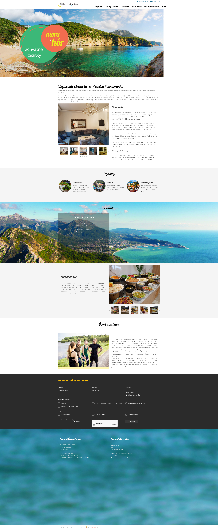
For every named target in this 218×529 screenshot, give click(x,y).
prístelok (63, 403)
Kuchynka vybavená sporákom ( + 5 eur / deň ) (108, 403)
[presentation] (58, 151)
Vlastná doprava (65, 414)
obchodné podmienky (67, 420)
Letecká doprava (133, 414)
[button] (80, 156)
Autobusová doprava (100, 414)
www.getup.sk (82, 527)
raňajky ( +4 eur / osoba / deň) (136, 403)
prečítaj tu (77, 421)
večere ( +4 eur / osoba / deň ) (70, 406)
